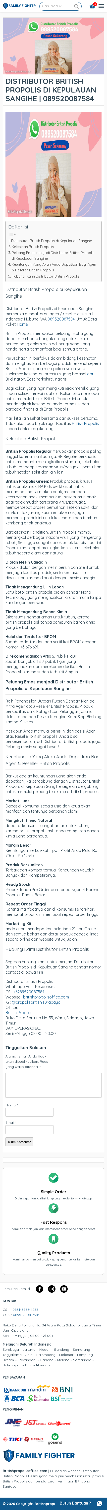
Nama (11, 1105)
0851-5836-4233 (25, 1309)
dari (90, 373)
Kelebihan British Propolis (33, 247)
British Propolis (85, 423)
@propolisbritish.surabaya (36, 1002)
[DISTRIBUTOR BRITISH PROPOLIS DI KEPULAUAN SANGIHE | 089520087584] (53, 71)
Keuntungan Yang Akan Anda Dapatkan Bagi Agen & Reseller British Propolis (54, 267)
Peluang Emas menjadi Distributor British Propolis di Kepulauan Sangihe (53, 256)
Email (10, 1122)
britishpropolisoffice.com (46, 997)
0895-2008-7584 (26, 1315)
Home (22, 324)
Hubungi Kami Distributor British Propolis (45, 276)
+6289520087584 (28, 991)
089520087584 (61, 319)
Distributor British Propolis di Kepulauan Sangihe (51, 241)
